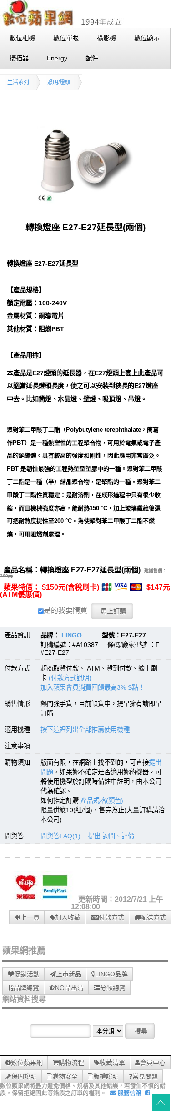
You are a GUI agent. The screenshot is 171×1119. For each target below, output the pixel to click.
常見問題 (145, 1076)
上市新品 (68, 974)
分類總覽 (113, 987)
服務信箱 (128, 1092)
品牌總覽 (26, 987)
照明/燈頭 (58, 82)
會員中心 (153, 1062)
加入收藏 (67, 917)
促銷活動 (27, 974)
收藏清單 (112, 1062)
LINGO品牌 (111, 974)
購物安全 (65, 1076)
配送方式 (153, 917)
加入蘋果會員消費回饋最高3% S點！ (92, 687)
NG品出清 (69, 987)
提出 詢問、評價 (111, 836)
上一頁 (30, 917)
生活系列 (18, 82)
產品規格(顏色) (101, 800)
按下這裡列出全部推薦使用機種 (85, 729)
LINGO (71, 635)
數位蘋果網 (27, 1062)
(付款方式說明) (70, 677)
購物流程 (71, 1062)
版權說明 (106, 1076)
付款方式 (111, 917)
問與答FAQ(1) (60, 836)
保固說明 (24, 1076)
